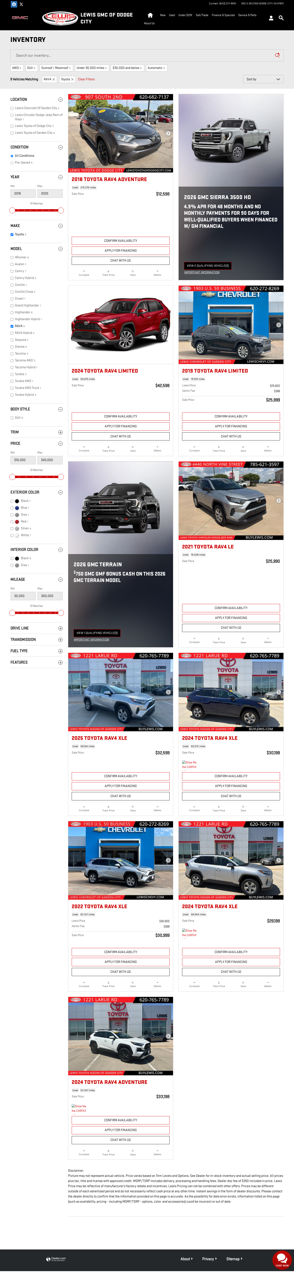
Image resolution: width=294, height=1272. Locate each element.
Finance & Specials (223, 15)
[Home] (22, 18)
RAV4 (47, 79)
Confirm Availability (120, 241)
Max (40, 186)
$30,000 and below (127, 68)
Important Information (203, 273)
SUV (31, 68)
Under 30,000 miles (92, 68)
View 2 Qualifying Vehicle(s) (208, 267)
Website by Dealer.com (56, 1259)
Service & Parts (247, 15)
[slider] (12, 210)
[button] (121, 187)
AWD (16, 68)
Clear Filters (86, 79)
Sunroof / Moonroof (56, 68)
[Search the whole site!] (281, 18)
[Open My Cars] (270, 19)
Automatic (156, 68)
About (185, 1259)
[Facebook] (14, 4)
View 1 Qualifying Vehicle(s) (97, 634)
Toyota (65, 79)
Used (172, 15)
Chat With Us (120, 261)
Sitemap (233, 1259)
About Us (149, 23)
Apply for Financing (121, 251)
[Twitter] (21, 4)
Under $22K (185, 15)
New (163, 15)
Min (13, 186)
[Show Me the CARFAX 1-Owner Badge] (190, 765)
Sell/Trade (202, 15)
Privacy (208, 1259)
